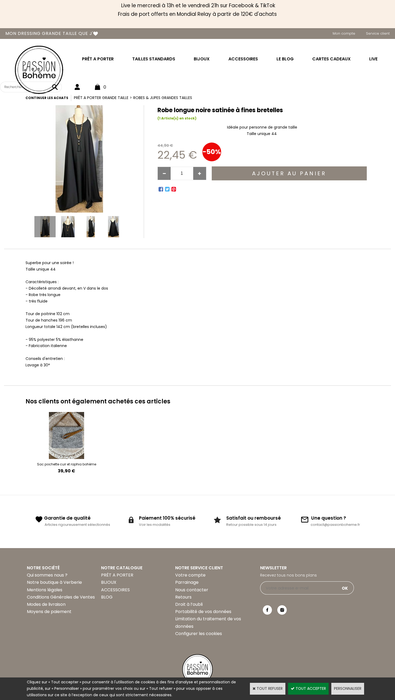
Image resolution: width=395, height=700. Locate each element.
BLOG (107, 597)
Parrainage (187, 582)
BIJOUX (202, 59)
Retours (183, 597)
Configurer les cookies (198, 633)
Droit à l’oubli (189, 604)
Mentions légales (44, 590)
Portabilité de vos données (203, 611)
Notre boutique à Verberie (54, 582)
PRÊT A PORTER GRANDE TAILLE (101, 97)
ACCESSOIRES (243, 59)
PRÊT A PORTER (98, 59)
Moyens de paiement (49, 611)
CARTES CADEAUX (331, 59)
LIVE (373, 59)
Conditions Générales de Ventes (61, 597)
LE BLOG (285, 59)
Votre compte (190, 575)
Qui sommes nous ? (47, 575)
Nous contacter (191, 590)
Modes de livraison (46, 604)
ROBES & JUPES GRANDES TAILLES (162, 97)
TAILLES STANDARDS (153, 59)
